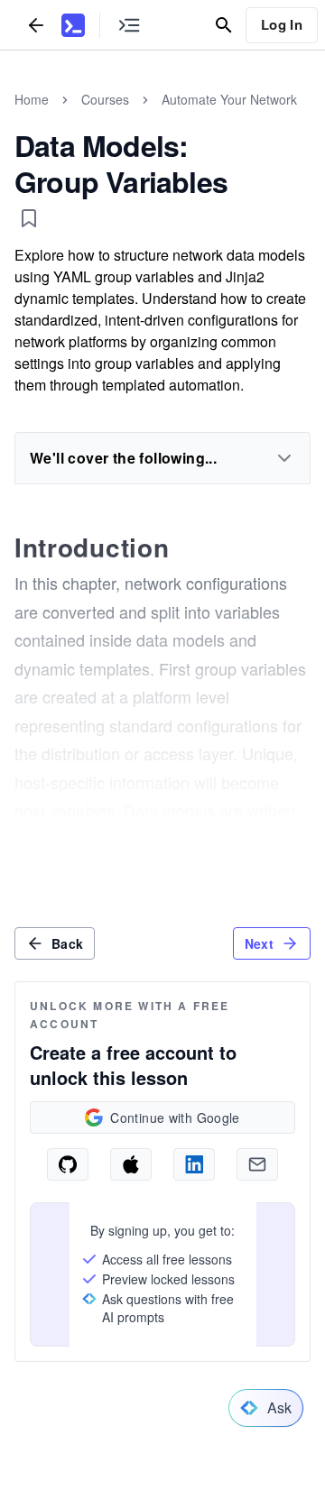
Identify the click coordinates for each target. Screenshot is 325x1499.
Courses (105, 99)
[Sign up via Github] (67, 1164)
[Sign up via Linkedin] (194, 1164)
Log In (281, 24)
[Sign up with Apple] (131, 1164)
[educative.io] (73, 25)
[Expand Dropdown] (284, 458)
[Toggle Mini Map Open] (129, 24)
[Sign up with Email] (257, 1164)
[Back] (36, 24)
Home (31, 99)
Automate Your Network (229, 99)
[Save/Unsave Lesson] (28, 218)
